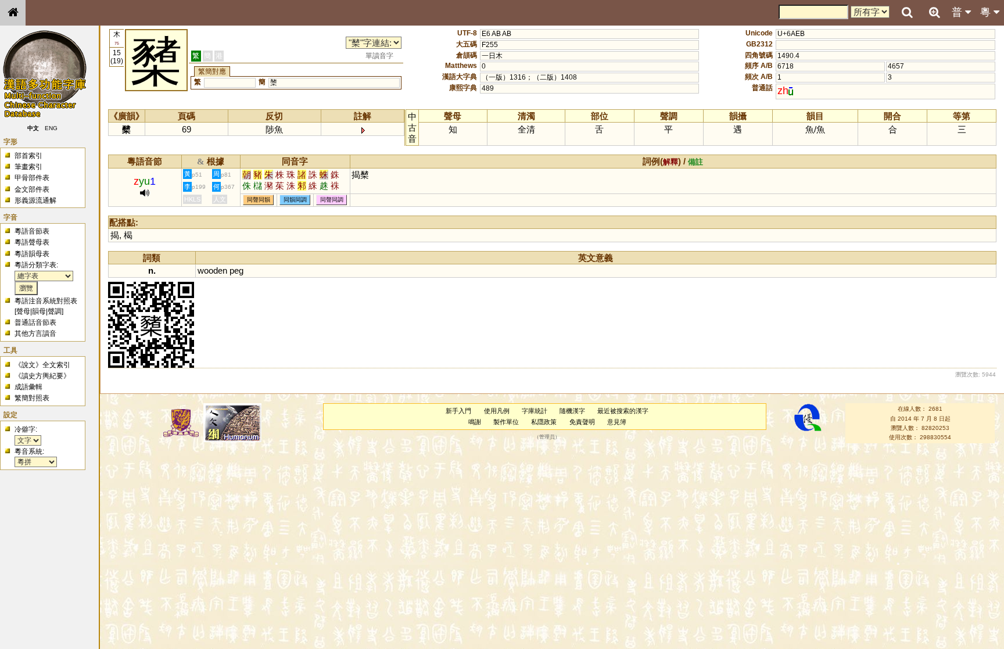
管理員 (547, 437)
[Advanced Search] (934, 12)
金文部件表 (32, 189)
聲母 (23, 311)
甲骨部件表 (32, 178)
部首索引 (28, 156)
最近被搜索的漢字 (622, 410)
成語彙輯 (28, 387)
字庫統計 (534, 410)
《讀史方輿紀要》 (42, 376)
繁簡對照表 (32, 398)
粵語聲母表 (32, 242)
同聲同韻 (258, 200)
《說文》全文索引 (42, 365)
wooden (212, 270)
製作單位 (506, 421)
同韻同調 (295, 200)
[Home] (13, 13)
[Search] (907, 13)
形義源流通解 (35, 200)
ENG (51, 128)
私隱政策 (544, 421)
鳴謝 (474, 421)
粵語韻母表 (32, 254)
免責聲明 (582, 421)
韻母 (39, 311)
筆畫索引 (28, 167)
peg (236, 270)
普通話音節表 (35, 322)
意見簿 (616, 421)
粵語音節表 (32, 231)
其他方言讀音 (35, 333)
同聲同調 (331, 200)
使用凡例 (497, 410)
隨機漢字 (572, 410)
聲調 (55, 311)
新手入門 (458, 410)
